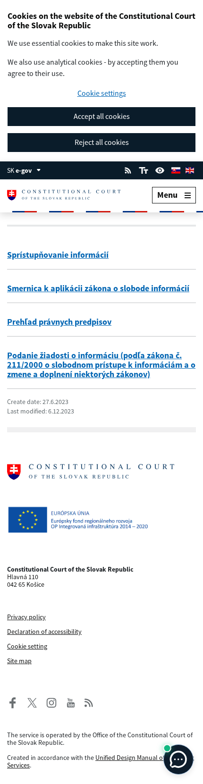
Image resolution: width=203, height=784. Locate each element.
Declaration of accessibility (44, 631)
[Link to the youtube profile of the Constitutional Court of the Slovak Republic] (71, 702)
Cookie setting (27, 646)
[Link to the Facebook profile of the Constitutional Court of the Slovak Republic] (12, 702)
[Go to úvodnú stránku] (67, 195)
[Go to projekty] (101, 520)
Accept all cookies (102, 116)
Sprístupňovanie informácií (58, 254)
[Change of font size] (143, 169)
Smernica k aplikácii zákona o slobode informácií (98, 288)
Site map (19, 661)
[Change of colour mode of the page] (160, 169)
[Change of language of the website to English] (190, 169)
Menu (167, 194)
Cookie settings (101, 93)
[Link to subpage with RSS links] (128, 169)
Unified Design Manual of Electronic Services (100, 761)
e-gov (24, 170)
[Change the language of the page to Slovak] (175, 169)
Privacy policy (26, 617)
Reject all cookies (102, 142)
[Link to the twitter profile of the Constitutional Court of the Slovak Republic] (29, 702)
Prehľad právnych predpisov (59, 321)
